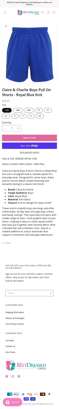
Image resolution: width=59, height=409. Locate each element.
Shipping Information (14, 312)
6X (40, 116)
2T (39, 110)
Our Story (9, 340)
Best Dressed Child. (28, 404)
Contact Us (10, 346)
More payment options (29, 152)
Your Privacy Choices (14, 324)
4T (6, 116)
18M (18, 110)
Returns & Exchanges (14, 318)
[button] (5, 12)
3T (48, 110)
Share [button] (8, 243)
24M (29, 110)
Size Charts (10, 352)
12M (7, 110)
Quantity (6, 122)
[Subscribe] (50, 293)
